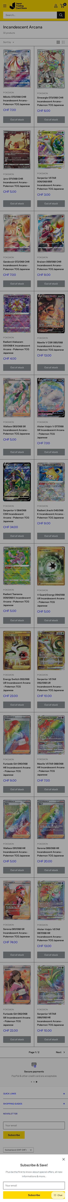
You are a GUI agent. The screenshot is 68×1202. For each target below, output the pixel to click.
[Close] (63, 1159)
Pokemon (8, 92)
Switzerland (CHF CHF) (16, 1150)
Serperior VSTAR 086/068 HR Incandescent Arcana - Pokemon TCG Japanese (50, 1019)
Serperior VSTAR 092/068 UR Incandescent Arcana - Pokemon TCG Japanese (50, 685)
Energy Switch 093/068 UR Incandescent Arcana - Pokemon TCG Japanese (16, 685)
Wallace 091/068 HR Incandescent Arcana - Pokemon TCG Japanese (16, 852)
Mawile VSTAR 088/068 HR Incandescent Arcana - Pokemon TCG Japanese (50, 769)
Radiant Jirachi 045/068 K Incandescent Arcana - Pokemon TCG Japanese (50, 514)
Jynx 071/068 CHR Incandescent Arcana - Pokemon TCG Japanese (16, 182)
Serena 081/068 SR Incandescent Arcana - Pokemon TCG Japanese (16, 933)
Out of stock (17, 119)
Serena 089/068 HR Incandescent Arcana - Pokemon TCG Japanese (50, 852)
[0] (62, 6)
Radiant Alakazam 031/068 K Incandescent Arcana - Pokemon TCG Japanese (16, 347)
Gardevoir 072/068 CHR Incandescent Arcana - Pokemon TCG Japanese (16, 265)
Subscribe (34, 1195)
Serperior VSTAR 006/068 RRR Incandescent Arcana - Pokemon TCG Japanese (50, 183)
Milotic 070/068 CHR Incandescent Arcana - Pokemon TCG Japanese (16, 100)
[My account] (55, 6)
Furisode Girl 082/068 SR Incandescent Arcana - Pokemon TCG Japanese (16, 1019)
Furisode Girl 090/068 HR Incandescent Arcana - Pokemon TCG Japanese (16, 769)
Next (58, 1052)
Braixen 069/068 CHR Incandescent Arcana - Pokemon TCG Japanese (50, 265)
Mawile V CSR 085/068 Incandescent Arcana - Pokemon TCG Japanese (50, 346)
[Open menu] (4, 6)
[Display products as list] (63, 42)
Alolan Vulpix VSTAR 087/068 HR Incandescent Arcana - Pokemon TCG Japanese (50, 935)
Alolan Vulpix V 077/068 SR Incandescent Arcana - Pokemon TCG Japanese (50, 432)
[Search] (61, 15)
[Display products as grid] (58, 42)
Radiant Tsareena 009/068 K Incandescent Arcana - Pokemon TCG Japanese (17, 600)
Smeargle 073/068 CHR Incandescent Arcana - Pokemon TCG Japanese (50, 101)
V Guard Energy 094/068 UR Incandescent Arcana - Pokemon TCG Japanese (51, 600)
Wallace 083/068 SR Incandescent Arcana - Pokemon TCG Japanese (16, 430)
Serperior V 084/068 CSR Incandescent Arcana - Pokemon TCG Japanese (16, 516)
